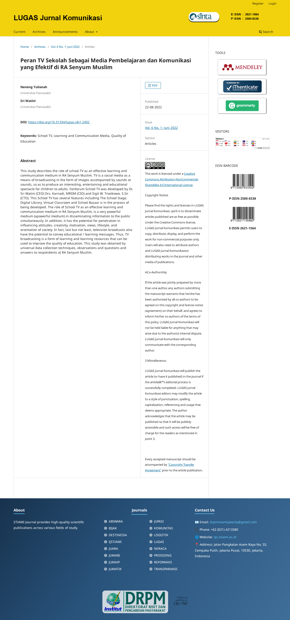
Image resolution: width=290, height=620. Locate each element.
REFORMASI (163, 562)
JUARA (113, 548)
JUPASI (159, 521)
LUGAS (159, 542)
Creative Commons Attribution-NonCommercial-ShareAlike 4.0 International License (171, 179)
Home (24, 47)
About (90, 31)
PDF (154, 85)
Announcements (65, 31)
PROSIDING (163, 555)
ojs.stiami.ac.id (225, 537)
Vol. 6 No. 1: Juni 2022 (65, 47)
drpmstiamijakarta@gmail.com (233, 522)
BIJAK (113, 528)
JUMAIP (114, 562)
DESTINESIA (118, 535)
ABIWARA (116, 521)
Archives (39, 31)
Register (257, 3)
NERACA (160, 548)
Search (267, 31)
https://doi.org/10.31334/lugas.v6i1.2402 (58, 122)
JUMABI (114, 555)
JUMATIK (115, 569)
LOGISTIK (161, 535)
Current (19, 31)
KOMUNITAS (163, 528)
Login (272, 3)
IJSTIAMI (115, 542)
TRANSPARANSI (165, 569)
